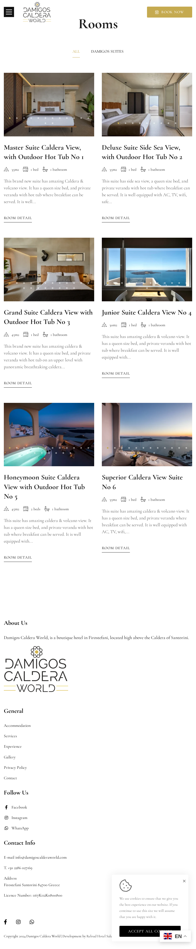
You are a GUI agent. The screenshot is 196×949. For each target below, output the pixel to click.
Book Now (172, 12)
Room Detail (18, 218)
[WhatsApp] (32, 922)
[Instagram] (18, 922)
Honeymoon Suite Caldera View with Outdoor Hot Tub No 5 (44, 486)
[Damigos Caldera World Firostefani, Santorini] (37, 12)
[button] (9, 118)
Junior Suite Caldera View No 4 (147, 312)
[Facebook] (5, 922)
